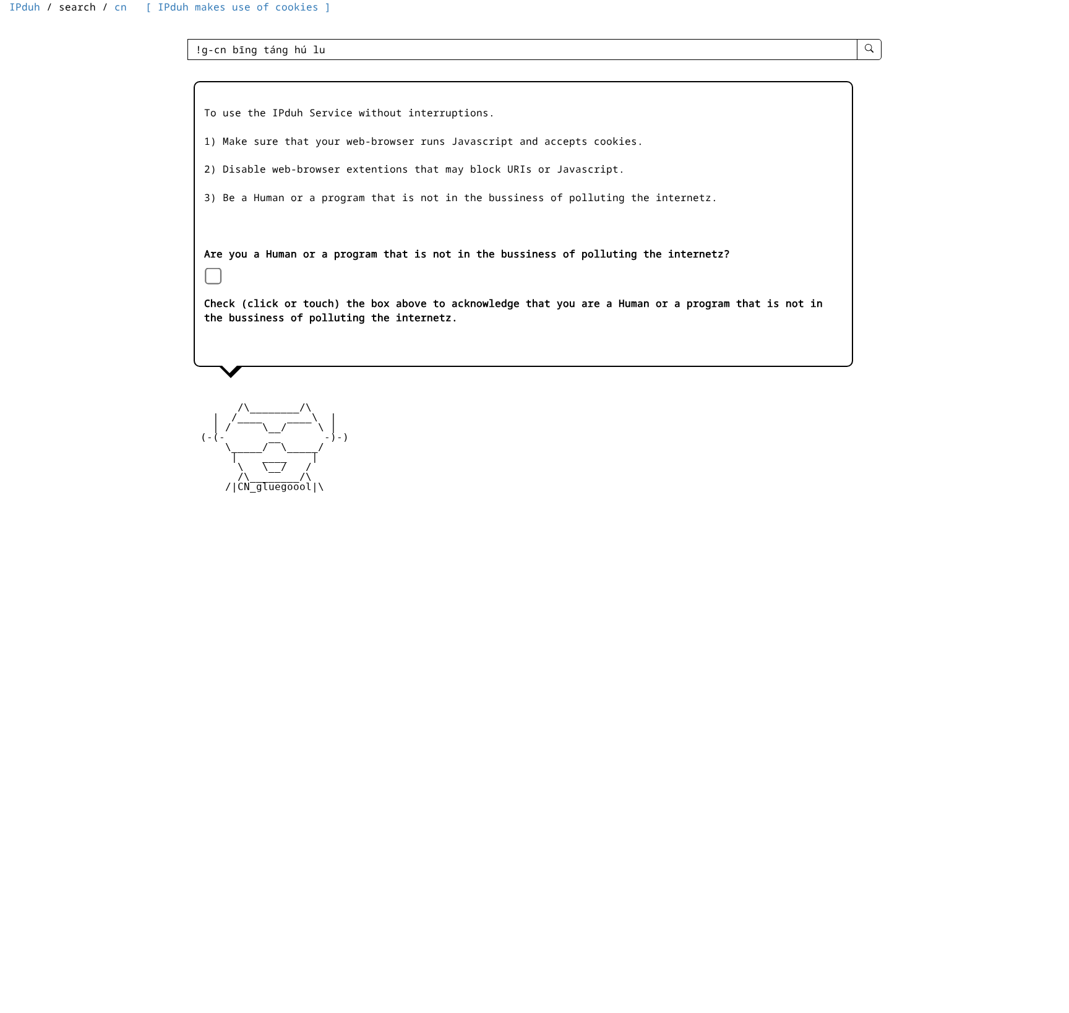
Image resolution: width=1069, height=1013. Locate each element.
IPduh (24, 7)
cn (120, 7)
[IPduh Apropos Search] (869, 49)
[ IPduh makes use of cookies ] (238, 7)
